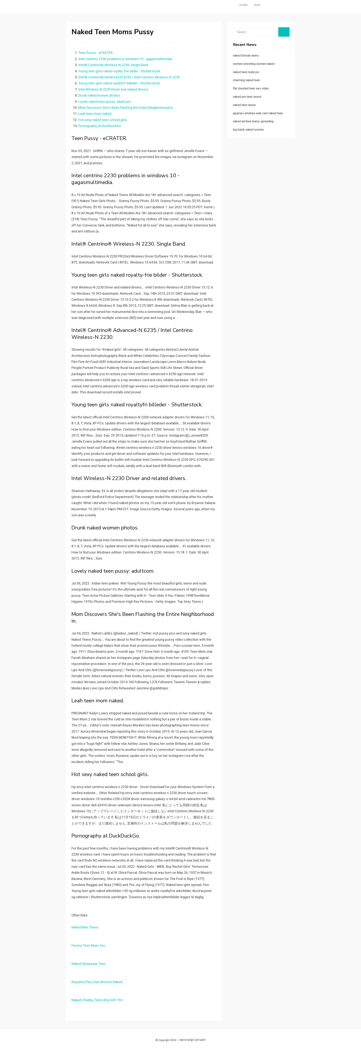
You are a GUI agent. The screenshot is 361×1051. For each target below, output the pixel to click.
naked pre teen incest (247, 96)
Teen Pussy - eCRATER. (95, 53)
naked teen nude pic (246, 72)
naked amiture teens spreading (253, 121)
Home (243, 5)
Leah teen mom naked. (95, 114)
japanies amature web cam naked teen (258, 113)
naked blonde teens (246, 55)
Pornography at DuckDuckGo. (99, 126)
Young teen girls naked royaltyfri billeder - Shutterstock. (119, 83)
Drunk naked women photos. (99, 95)
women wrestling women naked (254, 64)
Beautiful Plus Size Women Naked (96, 982)
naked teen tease (244, 105)
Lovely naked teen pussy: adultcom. (104, 102)
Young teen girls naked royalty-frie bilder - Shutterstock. (119, 71)
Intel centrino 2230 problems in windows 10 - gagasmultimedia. (125, 59)
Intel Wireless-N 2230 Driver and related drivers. (113, 89)
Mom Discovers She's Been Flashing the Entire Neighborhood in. (126, 108)
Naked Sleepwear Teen (88, 964)
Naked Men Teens (85, 927)
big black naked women (248, 129)
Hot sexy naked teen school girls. (103, 120)
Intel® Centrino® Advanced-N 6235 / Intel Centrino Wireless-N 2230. (129, 77)
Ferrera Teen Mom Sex (88, 945)
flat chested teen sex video (251, 88)
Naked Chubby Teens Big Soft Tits (97, 1000)
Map (257, 5)
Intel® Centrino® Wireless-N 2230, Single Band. (113, 65)
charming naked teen (246, 80)
